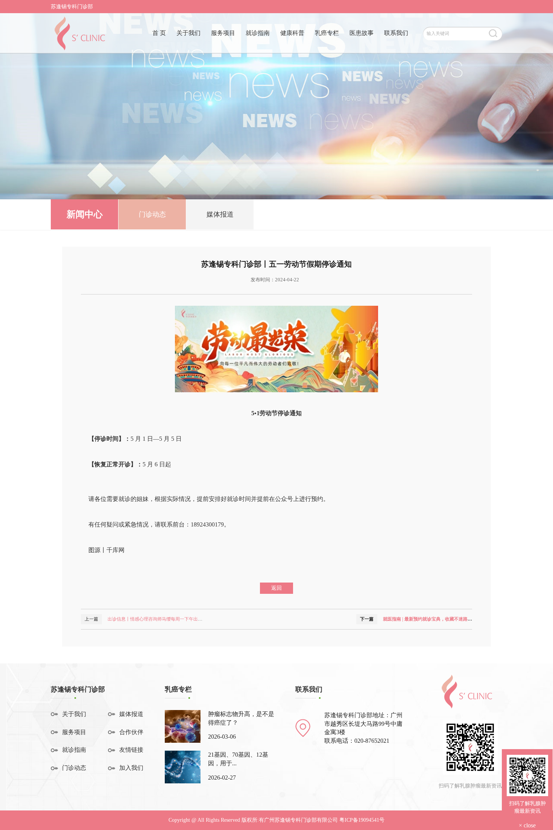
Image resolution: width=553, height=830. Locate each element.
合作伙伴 (131, 732)
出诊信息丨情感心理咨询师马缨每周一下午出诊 (155, 619)
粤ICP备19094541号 (361, 820)
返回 (276, 588)
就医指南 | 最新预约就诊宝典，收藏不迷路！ (427, 619)
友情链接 (131, 750)
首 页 (159, 33)
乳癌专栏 (327, 33)
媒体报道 (220, 214)
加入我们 (131, 768)
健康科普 (292, 33)
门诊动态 (152, 214)
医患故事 (361, 33)
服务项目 (223, 33)
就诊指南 (258, 33)
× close (527, 825)
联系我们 (396, 33)
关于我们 (188, 33)
